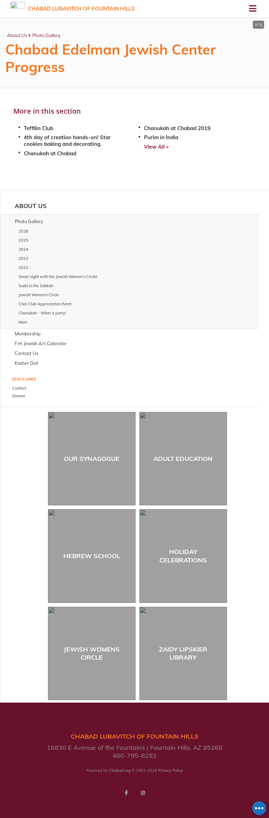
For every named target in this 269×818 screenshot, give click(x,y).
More (23, 322)
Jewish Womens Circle (92, 653)
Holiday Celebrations (183, 556)
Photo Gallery (46, 35)
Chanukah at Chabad (50, 153)
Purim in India (161, 137)
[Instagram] (143, 792)
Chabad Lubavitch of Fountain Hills (81, 8)
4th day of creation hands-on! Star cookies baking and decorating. (67, 140)
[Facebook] (126, 792)
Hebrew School (91, 556)
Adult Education (183, 459)
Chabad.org (120, 770)
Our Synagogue (91, 459)
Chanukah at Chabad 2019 (177, 128)
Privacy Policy (170, 770)
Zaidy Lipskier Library (183, 653)
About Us (17, 35)
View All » (156, 146)
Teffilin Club (38, 128)
